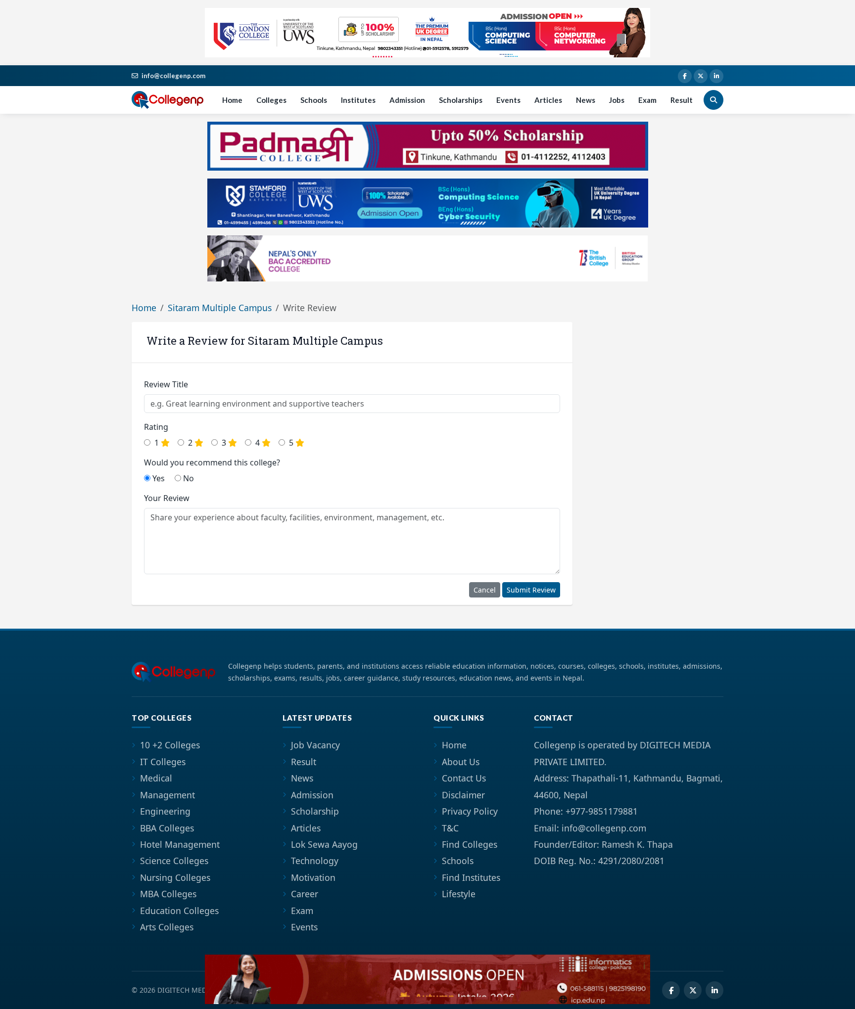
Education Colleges (179, 911)
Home (232, 99)
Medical (156, 778)
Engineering (165, 811)
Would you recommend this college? (212, 462)
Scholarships (460, 99)
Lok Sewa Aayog (324, 844)
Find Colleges (469, 844)
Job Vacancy (315, 745)
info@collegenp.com (173, 76)
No (187, 478)
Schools (313, 99)
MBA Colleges (168, 894)
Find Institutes (471, 877)
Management (167, 795)
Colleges (271, 99)
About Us (460, 762)
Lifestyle (458, 894)
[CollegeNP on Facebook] (685, 76)
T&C (450, 828)
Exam (647, 99)
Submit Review (531, 590)
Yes (157, 478)
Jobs (616, 99)
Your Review (167, 498)
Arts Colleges (166, 927)
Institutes (358, 99)
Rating (156, 426)
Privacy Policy (470, 811)
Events (508, 99)
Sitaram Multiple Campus (220, 308)
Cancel (485, 590)
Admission (407, 99)
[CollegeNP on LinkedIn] (716, 76)
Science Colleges (174, 861)
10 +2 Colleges (170, 745)
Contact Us (464, 778)
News (585, 99)
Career (304, 894)
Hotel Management (180, 844)
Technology (314, 861)
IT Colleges (163, 762)
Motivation (313, 877)
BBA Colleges (167, 828)
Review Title (166, 384)
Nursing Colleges (175, 877)
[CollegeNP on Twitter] (701, 76)
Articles (548, 99)
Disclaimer (463, 795)
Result (681, 99)
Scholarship (315, 811)
